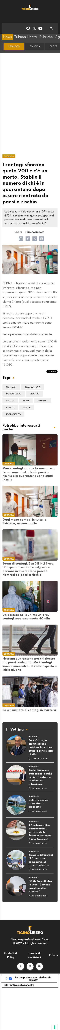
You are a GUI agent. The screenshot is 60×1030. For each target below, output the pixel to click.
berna (26, 408)
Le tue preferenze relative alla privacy (33, 978)
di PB (19, 232)
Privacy (53, 955)
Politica (35, 46)
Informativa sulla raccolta (19, 985)
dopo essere (13, 394)
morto (10, 408)
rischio (34, 394)
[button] (20, 966)
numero (42, 401)
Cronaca (14, 46)
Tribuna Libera (25, 37)
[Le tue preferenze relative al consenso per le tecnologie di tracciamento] (55, 1027)
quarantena (32, 387)
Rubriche (46, 37)
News (7, 37)
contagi (11, 387)
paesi (26, 401)
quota (10, 401)
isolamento (13, 414)
